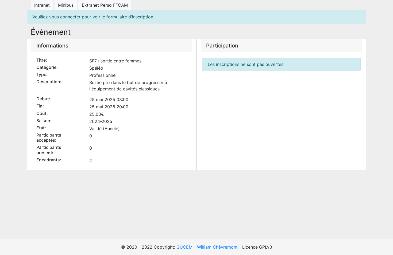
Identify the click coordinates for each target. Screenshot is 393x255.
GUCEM (184, 247)
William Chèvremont (217, 247)
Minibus (66, 5)
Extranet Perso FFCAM (105, 5)
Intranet (42, 5)
